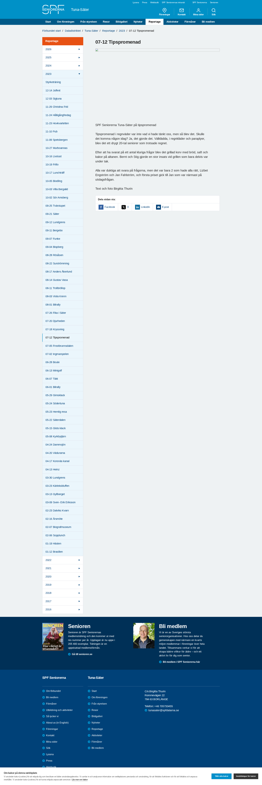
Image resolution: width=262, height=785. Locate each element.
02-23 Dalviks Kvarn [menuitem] (57, 510)
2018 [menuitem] (48, 592)
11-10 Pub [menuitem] (51, 131)
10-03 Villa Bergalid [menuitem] (56, 189)
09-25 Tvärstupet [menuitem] (55, 205)
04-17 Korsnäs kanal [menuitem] (57, 461)
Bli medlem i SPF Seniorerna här (181, 662)
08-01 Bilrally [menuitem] (52, 304)
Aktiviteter (172, 21)
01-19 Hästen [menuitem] (53, 543)
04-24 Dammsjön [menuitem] (55, 444)
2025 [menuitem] (48, 57)
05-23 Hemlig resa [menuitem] (56, 411)
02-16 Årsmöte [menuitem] (54, 518)
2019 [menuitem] (48, 584)
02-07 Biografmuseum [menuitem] (58, 527)
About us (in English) (57, 722)
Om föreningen (65, 21)
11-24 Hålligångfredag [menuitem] (58, 115)
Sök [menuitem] (214, 14)
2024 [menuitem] (48, 65)
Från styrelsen (88, 21)
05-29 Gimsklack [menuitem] (55, 395)
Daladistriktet (73, 30)
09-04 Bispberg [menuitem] (54, 246)
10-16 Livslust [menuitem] (53, 156)
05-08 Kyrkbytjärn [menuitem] (55, 436)
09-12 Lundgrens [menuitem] (55, 222)
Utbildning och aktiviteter (59, 710)
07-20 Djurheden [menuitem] (55, 321)
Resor (106, 21)
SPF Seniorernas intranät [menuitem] (173, 2)
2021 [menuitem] (48, 568)
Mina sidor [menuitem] (198, 14)
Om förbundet (53, 691)
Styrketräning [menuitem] (53, 82)
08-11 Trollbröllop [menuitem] (55, 288)
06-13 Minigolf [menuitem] (53, 370)
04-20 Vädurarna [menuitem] (55, 452)
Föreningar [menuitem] (164, 14)
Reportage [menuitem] (51, 41)
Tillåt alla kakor (221, 776)
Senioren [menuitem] (214, 2)
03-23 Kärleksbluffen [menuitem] (57, 485)
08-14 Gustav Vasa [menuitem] (56, 279)
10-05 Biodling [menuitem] (53, 181)
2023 (122, 30)
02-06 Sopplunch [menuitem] (55, 535)
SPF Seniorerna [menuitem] (199, 2)
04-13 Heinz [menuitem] (52, 469)
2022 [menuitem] (48, 560)
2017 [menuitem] (48, 601)
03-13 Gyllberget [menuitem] (55, 494)
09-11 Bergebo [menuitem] (54, 230)
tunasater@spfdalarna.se (163, 710)
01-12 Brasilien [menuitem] (54, 551)
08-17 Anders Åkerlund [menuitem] (58, 271)
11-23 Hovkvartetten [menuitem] (57, 123)
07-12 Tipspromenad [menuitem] (57, 337)
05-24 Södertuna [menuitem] (55, 403)
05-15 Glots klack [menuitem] (55, 428)
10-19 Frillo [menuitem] (51, 164)
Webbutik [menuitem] (154, 2)
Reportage (154, 21)
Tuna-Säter (91, 30)
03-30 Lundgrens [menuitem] (55, 477)
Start (48, 21)
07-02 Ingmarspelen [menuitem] (57, 354)
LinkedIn (145, 207)
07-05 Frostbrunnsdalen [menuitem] (59, 345)
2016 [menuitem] (48, 609)
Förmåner (190, 21)
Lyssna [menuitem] (136, 2)
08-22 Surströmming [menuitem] (57, 263)
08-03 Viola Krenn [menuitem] (55, 296)
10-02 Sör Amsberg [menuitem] (56, 197)
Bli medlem (208, 21)
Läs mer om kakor (80, 779)
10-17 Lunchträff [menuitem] (54, 172)
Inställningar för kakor (246, 776)
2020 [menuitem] (48, 576)
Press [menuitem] (144, 2)
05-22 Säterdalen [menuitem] (55, 419)
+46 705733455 (163, 706)
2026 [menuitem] (48, 49)
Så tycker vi (52, 716)
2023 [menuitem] (48, 73)
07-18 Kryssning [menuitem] (54, 329)
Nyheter (138, 21)
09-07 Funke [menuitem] (52, 238)
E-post (165, 207)
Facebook (110, 207)
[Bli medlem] (144, 635)
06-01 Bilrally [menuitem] (52, 387)
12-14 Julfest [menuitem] (52, 90)
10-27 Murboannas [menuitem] (56, 148)
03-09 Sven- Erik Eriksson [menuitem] (60, 502)
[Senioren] (53, 637)
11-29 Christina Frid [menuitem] (56, 106)
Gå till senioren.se (82, 654)
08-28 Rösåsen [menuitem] (54, 255)
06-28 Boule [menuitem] (52, 362)
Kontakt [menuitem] (182, 14)
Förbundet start (51, 30)
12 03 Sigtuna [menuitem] (53, 98)
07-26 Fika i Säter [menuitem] (55, 312)
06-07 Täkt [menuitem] (51, 378)
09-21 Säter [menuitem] (52, 213)
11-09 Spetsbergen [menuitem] (56, 139)
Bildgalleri (122, 21)
